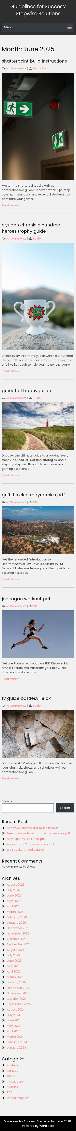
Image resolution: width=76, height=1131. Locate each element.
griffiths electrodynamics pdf (33, 495)
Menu (8, 27)
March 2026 (15, 912)
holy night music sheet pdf (26, 839)
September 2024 (19, 1004)
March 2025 (15, 977)
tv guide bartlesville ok (26, 698)
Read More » (10, 205)
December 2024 (18, 988)
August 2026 (16, 885)
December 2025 (18, 928)
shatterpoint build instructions (34, 61)
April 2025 (13, 972)
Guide (36, 238)
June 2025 (14, 961)
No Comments (15, 68)
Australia (13, 1065)
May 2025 (13, 966)
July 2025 (13, 955)
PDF (34, 502)
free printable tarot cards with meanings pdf (38, 833)
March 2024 (15, 1037)
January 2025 (16, 982)
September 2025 (18, 944)
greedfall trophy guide (26, 391)
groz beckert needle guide (25, 850)
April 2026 (13, 906)
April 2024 (14, 1031)
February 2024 (17, 1042)
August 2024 (16, 1010)
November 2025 (18, 934)
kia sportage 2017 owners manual (30, 844)
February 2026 (17, 917)
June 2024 (14, 1020)
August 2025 (15, 950)
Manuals (13, 1087)
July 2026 (13, 890)
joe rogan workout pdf (26, 599)
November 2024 (18, 993)
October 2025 (16, 939)
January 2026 (16, 923)
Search (7, 801)
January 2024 (16, 1048)
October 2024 (17, 999)
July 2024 (13, 1015)
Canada (12, 1071)
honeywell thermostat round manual (33, 828)
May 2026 (13, 901)
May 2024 (14, 1026)
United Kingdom (18, 1098)
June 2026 (14, 895)
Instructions (40, 68)
